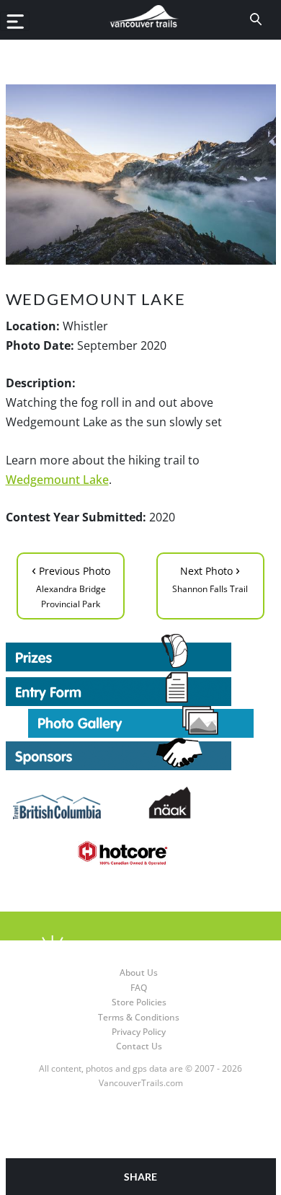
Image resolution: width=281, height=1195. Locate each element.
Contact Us (139, 1046)
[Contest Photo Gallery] (141, 720)
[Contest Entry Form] (141, 688)
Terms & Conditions (138, 1017)
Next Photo (210, 577)
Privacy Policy (139, 1032)
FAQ (138, 988)
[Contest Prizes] (141, 652)
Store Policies (139, 1002)
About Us (139, 972)
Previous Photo (71, 585)
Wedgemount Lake (57, 480)
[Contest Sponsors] (141, 754)
